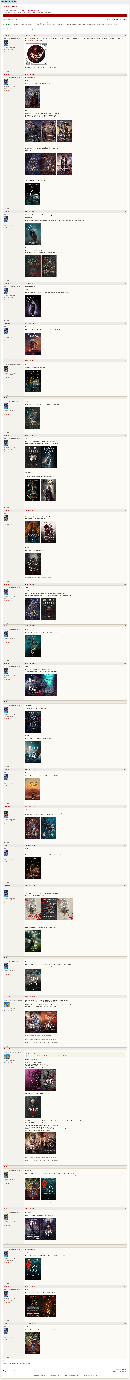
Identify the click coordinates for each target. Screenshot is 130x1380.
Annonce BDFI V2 (68, 23)
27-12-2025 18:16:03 (30, 1246)
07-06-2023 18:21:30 (30, 360)
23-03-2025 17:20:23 (30, 885)
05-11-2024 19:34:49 (30, 769)
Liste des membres (16, 16)
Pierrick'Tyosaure (9, 996)
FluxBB (122, 1371)
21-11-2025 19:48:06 (30, 1167)
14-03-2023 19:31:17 (30, 283)
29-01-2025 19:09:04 (30, 845)
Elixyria (32, 29)
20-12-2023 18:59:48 (30, 584)
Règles (26, 16)
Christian (7, 35)
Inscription (42, 16)
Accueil (5, 16)
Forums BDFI (10, 6)
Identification (51, 16)
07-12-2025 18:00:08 (30, 1208)
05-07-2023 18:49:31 (30, 398)
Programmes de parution (19, 29)
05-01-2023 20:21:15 (30, 211)
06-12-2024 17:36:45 (30, 806)
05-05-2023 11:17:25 (30, 323)
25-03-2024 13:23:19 (30, 663)
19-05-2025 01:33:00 (30, 996)
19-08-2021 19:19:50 (30, 35)
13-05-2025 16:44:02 (30, 958)
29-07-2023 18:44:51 (30, 435)
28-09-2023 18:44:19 (30, 510)
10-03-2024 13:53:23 (30, 626)
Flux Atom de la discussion (120, 1369)
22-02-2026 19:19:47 (30, 1286)
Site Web (8, 51)
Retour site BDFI (8, 1)
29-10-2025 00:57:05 (30, 1049)
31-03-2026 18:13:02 (30, 1323)
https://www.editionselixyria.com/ (33, 40)
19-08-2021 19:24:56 (30, 74)
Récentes (116, 19)
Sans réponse (123, 19)
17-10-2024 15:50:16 (30, 702)
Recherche (35, 16)
